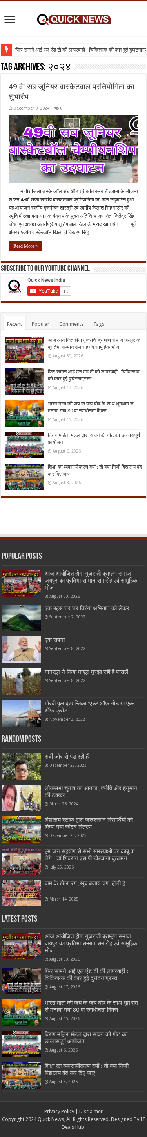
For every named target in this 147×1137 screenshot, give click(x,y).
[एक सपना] (21, 649)
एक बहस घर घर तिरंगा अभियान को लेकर (87, 608)
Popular (40, 324)
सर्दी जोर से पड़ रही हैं (67, 756)
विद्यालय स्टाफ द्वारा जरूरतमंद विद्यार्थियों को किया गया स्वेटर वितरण (89, 823)
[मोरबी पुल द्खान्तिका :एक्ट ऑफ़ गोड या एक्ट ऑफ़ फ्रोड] (21, 713)
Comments (71, 324)
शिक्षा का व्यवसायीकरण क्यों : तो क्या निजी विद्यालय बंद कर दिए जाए (87, 1069)
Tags (98, 324)
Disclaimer (91, 1111)
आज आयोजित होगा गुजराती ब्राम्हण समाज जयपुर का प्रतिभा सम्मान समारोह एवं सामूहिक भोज (91, 580)
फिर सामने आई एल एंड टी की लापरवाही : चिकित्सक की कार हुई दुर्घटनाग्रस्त (86, 975)
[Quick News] (73, 18)
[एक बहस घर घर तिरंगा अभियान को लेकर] (21, 618)
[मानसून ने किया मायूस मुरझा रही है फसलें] (21, 681)
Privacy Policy (59, 1111)
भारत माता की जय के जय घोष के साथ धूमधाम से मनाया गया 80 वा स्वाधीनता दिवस (91, 1006)
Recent (14, 324)
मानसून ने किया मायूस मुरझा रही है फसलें (86, 671)
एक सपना (55, 639)
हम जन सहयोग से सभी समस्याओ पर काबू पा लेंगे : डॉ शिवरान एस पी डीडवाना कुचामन (89, 855)
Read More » (25, 246)
